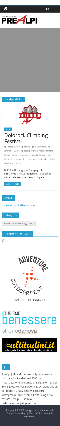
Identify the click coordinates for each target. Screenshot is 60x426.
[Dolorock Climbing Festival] (30, 106)
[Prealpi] (5, 8)
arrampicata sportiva (26, 150)
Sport (8, 129)
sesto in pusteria (32, 159)
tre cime (45, 159)
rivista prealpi (17, 159)
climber (40, 150)
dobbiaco (16, 155)
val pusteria (17, 163)
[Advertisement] (30, 60)
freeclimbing (37, 155)
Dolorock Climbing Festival (26, 138)
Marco (27, 146)
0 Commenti (40, 146)
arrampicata (9, 150)
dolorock (26, 155)
